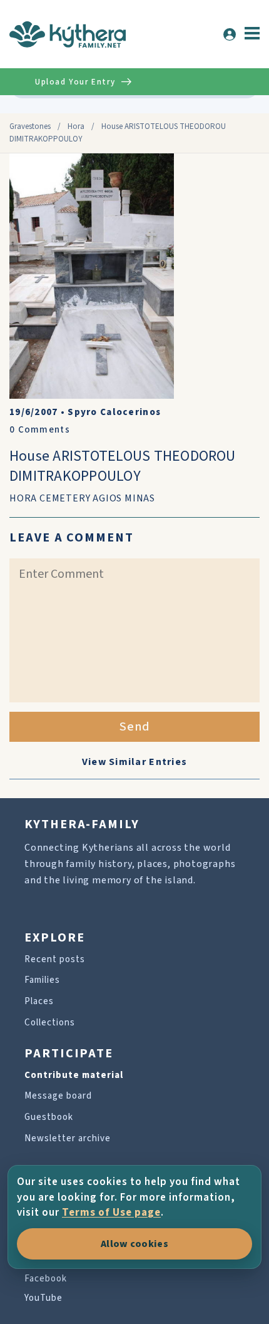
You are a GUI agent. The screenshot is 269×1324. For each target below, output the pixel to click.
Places (39, 1001)
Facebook (45, 1278)
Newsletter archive (67, 1138)
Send (134, 727)
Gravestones (30, 126)
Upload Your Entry (75, 82)
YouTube (43, 1298)
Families (42, 980)
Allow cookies (134, 1244)
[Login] (229, 34)
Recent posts (54, 959)
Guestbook (48, 1117)
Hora (76, 126)
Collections (49, 1022)
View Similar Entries (135, 762)
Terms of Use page (111, 1212)
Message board (58, 1095)
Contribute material (73, 1075)
